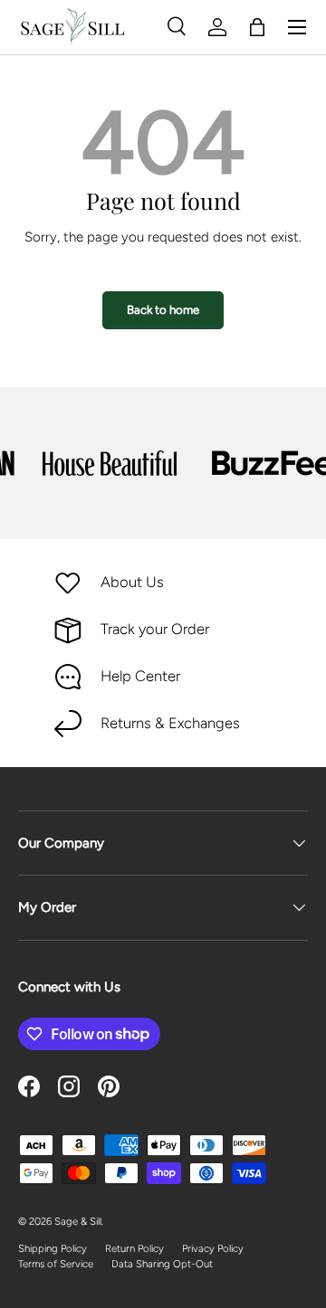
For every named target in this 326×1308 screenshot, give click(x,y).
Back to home (163, 309)
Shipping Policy (52, 1248)
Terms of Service (55, 1263)
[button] (257, 27)
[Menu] (297, 27)
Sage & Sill (77, 1221)
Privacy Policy (213, 1248)
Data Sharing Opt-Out (162, 1263)
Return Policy (134, 1248)
